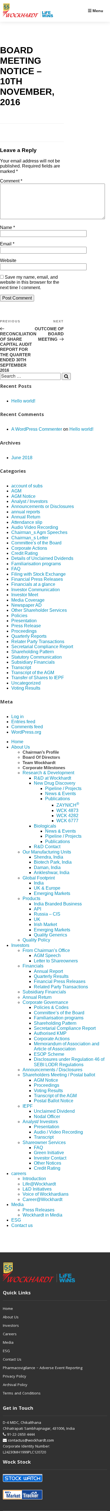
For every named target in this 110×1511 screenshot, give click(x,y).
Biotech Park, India (53, 862)
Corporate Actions (29, 548)
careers (18, 1173)
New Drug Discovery (54, 783)
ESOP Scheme (49, 1054)
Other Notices (47, 1163)
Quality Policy (36, 940)
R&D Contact (47, 846)
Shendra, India (48, 857)
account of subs (27, 485)
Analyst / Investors (29, 501)
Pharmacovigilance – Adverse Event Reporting (42, 1368)
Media (17, 1204)
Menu (97, 10)
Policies (19, 615)
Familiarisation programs (36, 563)
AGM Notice (23, 496)
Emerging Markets (52, 893)
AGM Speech (47, 955)
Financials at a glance (33, 584)
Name (7, 227)
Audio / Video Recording (58, 1132)
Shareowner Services (44, 1142)
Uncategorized (26, 683)
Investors (20, 945)
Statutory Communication (36, 657)
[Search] (66, 376)
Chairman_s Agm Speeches (39, 532)
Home (17, 741)
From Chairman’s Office (46, 950)
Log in (17, 716)
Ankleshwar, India (51, 872)
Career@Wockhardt (42, 1199)
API (37, 909)
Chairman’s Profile (41, 752)
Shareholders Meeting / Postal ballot (59, 1074)
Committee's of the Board (36, 542)
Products (31, 898)
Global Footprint (39, 878)
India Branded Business (58, 903)
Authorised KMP (50, 1033)
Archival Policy (15, 1385)
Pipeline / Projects (63, 788)
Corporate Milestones (44, 767)
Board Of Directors (41, 757)
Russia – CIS (47, 914)
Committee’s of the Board (59, 1012)
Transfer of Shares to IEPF (37, 677)
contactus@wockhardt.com (30, 1441)
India (39, 883)
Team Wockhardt (39, 762)
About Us (20, 747)
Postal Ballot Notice (53, 1100)
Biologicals (45, 826)
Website (8, 260)
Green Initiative (49, 1152)
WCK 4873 (67, 810)
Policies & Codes (51, 1007)
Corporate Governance (45, 1002)
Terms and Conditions (22, 1394)
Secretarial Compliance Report (42, 646)
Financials (33, 966)
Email (7, 243)
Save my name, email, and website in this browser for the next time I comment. (29, 282)
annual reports (25, 511)
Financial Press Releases (37, 579)
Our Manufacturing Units (47, 852)
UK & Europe (47, 888)
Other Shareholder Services (39, 610)
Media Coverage (28, 600)
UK (37, 919)
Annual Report (48, 971)
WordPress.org (26, 732)
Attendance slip (26, 522)
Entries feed (23, 721)
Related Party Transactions (61, 986)
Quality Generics (50, 934)
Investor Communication (35, 589)
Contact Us (12, 1360)
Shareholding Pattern (32, 651)
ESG (16, 1220)
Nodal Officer (47, 1116)
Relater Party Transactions (37, 641)
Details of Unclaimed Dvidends (42, 558)
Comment (11, 181)
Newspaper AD (26, 605)
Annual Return (25, 516)
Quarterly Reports (29, 636)
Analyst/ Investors (40, 1121)
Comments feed (27, 726)
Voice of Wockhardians (46, 1194)
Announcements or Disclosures (42, 506)
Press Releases (38, 1210)
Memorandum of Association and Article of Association (66, 1046)
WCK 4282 (67, 815)
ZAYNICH (67, 805)
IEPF (28, 1106)
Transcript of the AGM (32, 672)
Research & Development (48, 772)
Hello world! (23, 401)
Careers (10, 1334)
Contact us (22, 1225)
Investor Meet (24, 594)
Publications (57, 798)
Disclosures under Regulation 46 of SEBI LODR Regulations (69, 1062)
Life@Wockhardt (39, 1184)
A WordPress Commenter (36, 429)
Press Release (26, 625)
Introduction (34, 1178)
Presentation (24, 620)
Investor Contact (50, 1158)
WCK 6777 (67, 820)
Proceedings (24, 631)
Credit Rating (24, 553)
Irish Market (45, 924)
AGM (16, 491)
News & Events (60, 793)
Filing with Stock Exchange (38, 574)
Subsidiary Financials (33, 662)
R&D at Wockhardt (52, 778)
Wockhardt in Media (42, 1215)
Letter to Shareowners (56, 960)
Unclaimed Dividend (54, 1111)
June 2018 (21, 457)
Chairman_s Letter (29, 537)
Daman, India (47, 867)
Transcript (21, 667)
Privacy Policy (14, 1377)
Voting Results (25, 688)
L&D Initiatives (37, 1189)
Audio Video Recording (34, 527)
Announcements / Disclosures (52, 1069)
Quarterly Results (51, 976)
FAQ (15, 568)
